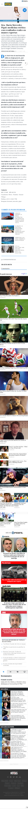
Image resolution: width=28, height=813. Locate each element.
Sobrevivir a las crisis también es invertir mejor (20, 239)
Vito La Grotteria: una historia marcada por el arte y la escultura (19, 249)
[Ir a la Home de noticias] (14, 773)
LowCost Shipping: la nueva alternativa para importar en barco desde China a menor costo (19, 217)
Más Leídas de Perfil (7, 727)
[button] (25, 63)
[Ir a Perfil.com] (25, 1)
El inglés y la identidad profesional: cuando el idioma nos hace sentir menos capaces (20, 230)
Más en (8, 533)
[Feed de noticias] (16, 777)
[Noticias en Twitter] (13, 777)
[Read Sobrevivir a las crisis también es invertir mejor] (7, 238)
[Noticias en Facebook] (10, 777)
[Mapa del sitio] (20, 777)
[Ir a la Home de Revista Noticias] (8, 4)
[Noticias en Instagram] (8, 777)
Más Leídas (4, 689)
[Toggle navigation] (2, 4)
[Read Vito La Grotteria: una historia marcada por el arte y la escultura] (7, 246)
